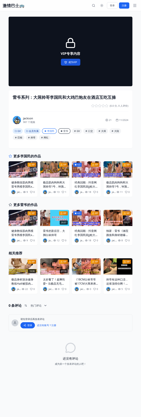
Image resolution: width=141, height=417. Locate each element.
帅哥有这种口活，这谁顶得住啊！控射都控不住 (117, 284)
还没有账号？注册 (46, 325)
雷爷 (65, 131)
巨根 (20, 137)
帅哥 (33, 137)
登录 (112, 5)
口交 (90, 131)
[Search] (93, 5)
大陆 (116, 131)
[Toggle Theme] (102, 5)
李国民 (50, 131)
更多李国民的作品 (27, 156)
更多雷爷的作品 (25, 204)
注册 (124, 5)
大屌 (103, 131)
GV (19, 131)
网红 (46, 137)
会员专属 (34, 131)
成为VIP (72, 62)
